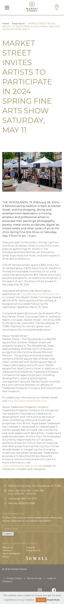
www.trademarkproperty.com (20, 465)
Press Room (33, 550)
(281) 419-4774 (29, 498)
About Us (7, 547)
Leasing (30, 547)
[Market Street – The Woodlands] (32, 6)
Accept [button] (41, 600)
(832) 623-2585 (26, 503)
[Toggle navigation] (7, 7)
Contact (6, 550)
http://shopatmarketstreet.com (40, 294)
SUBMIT (8, 534)
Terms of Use (34, 578)
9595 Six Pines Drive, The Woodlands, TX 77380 (34, 485)
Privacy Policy (14, 578)
